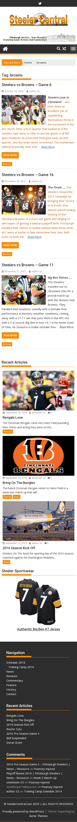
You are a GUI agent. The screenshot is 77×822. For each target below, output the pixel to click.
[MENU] (73, 48)
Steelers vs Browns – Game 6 (26, 84)
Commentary (14, 680)
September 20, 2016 (16, 412)
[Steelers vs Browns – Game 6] (24, 97)
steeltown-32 (38, 412)
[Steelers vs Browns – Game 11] (24, 277)
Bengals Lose (15, 715)
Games (7, 496)
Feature (11, 685)
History (11, 689)
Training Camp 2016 (21, 667)
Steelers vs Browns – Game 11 (27, 265)
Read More (10, 155)
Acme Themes (38, 816)
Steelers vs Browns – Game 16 (27, 174)
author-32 (34, 91)
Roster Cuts (14, 729)
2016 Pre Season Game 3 (22, 733)
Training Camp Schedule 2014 (43, 791)
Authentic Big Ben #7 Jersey (38, 629)
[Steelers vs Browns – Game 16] (24, 187)
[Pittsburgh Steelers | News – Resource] (5, 48)
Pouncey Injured (44, 769)
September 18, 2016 (16, 477)
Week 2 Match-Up (45, 778)
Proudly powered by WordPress (23, 811)
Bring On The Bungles (20, 720)
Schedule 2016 (15, 662)
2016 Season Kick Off (20, 724)
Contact (11, 694)
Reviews (7, 164)
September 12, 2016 (16, 543)
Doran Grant (14, 742)
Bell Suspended (16, 738)
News (16, 496)
